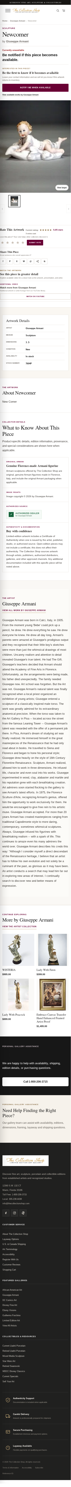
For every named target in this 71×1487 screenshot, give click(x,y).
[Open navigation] (7, 10)
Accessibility (8, 1254)
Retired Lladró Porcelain (13, 1351)
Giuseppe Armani (17, 21)
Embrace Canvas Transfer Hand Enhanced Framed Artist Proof (51, 1018)
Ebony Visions (9, 1310)
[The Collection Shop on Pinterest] (23, 1212)
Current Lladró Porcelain (13, 1346)
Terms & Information (10, 1468)
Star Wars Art (8, 1361)
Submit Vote (35, 242)
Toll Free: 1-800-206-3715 (14, 1194)
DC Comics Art (9, 1300)
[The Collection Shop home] (33, 10)
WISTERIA (8, 970)
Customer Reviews (11, 1264)
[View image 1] (14, 201)
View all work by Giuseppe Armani (24, 610)
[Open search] (57, 11)
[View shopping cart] (63, 11)
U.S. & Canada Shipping (14, 1244)
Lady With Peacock (13, 1014)
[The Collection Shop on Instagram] (14, 1212)
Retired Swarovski (11, 1366)
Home (4, 21)
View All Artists (9, 1325)
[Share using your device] (38, 261)
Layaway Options (10, 1239)
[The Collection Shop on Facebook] (5, 1212)
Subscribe (39, 1468)
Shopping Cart (9, 1270)
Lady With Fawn (46, 970)
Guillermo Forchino (11, 1315)
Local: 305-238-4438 (12, 1199)
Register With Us (10, 1259)
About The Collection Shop (15, 1234)
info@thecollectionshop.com (15, 1203)
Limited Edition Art (11, 1320)
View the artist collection (19, 926)
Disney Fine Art (9, 1305)
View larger (62, 188)
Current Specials (10, 1376)
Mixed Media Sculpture (13, 1356)
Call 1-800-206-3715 (35, 1081)
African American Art (12, 1290)
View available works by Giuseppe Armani (20, 95)
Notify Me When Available (35, 87)
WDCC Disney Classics (13, 1371)
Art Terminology (9, 1249)
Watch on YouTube (35, 296)
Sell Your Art (8, 1381)
